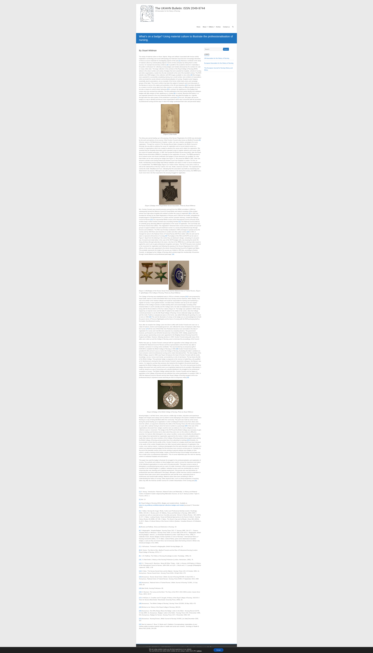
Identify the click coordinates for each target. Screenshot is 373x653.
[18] (177, 349)
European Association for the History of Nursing (218, 63)
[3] (191, 75)
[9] (189, 213)
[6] (174, 93)
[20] (186, 426)
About (204, 27)
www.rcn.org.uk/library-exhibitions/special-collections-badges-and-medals (161, 505)
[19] (188, 377)
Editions (211, 27)
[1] (179, 60)
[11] (180, 221)
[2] (167, 65)
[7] (178, 97)
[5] (168, 89)
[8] (200, 140)
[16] (150, 317)
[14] (173, 254)
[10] (151, 219)
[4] (186, 85)
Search (226, 49)
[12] (188, 232)
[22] (196, 480)
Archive (218, 27)
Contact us (226, 27)
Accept (218, 650)
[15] (186, 296)
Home (198, 27)
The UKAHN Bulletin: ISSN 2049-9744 (180, 8)
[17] (147, 329)
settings (199, 651)
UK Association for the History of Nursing (216, 58)
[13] (166, 236)
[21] (188, 440)
